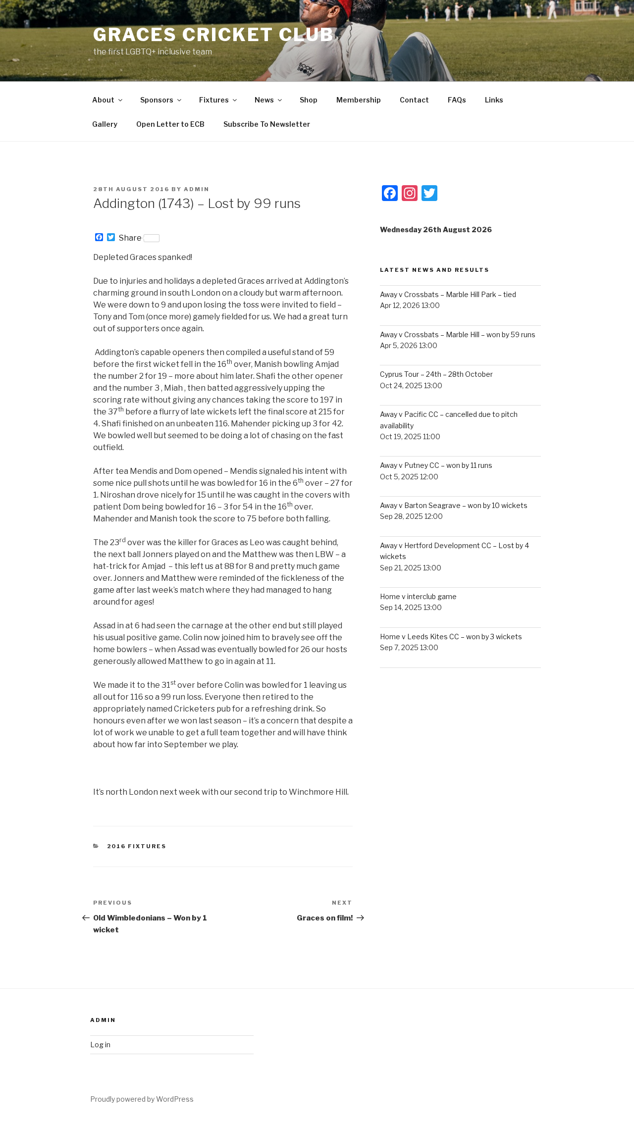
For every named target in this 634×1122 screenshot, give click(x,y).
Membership (358, 100)
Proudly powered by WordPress (142, 1099)
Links (494, 100)
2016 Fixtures (137, 846)
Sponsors (156, 100)
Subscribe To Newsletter (266, 124)
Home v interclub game (418, 596)
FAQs (457, 100)
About (103, 100)
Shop (308, 100)
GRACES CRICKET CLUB (213, 35)
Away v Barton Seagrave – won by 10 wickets (454, 505)
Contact (414, 100)
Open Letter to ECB (170, 124)
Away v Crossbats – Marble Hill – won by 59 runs (457, 334)
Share (130, 238)
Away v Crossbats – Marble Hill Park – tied (448, 294)
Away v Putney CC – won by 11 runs (436, 465)
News (264, 100)
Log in (100, 1044)
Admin (197, 189)
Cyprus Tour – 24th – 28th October (436, 374)
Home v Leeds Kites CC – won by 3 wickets (451, 636)
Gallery (104, 124)
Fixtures (214, 100)
